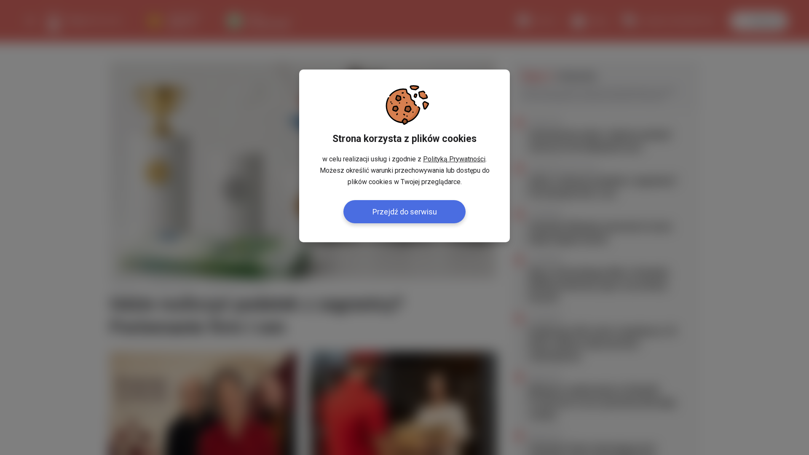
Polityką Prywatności (454, 159)
